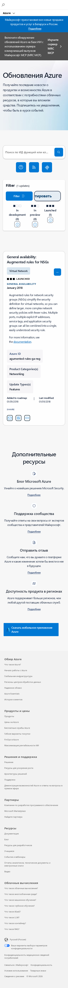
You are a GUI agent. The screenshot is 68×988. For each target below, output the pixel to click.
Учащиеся (9, 851)
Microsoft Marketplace (15, 811)
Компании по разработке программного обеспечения (31, 805)
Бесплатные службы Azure (17, 728)
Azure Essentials (11, 693)
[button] (21, 167)
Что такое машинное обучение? (20, 900)
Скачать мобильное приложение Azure (31, 629)
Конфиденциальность (41, 965)
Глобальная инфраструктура (18, 676)
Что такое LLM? (11, 917)
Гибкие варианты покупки (17, 733)
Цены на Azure (11, 722)
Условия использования (16, 970)
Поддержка (9, 779)
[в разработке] (17, 224)
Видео (7, 871)
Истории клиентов (13, 699)
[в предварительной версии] (35, 224)
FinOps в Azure (11, 739)
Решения (8, 762)
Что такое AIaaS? (12, 911)
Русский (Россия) (18, 939)
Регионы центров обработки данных (22, 682)
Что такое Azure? (12, 664)
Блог (6, 839)
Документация (11, 833)
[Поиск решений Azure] (4, 5)
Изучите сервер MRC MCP (53, 46)
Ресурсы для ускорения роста (18, 768)
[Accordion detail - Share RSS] (18, 418)
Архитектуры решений (15, 773)
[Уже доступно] (50, 220)
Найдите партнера (13, 816)
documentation (22, 341)
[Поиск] (58, 152)
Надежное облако (13, 687)
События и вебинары (14, 857)
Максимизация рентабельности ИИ (21, 745)
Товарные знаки (38, 970)
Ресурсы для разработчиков (18, 845)
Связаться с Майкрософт (16, 965)
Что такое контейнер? (15, 923)
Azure (7, 13)
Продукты (9, 716)
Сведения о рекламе (14, 976)
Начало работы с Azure (15, 670)
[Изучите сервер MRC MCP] (47, 167)
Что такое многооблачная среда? (20, 894)
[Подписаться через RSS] (34, 167)
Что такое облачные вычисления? (21, 888)
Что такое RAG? (11, 929)
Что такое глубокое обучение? (19, 905)
